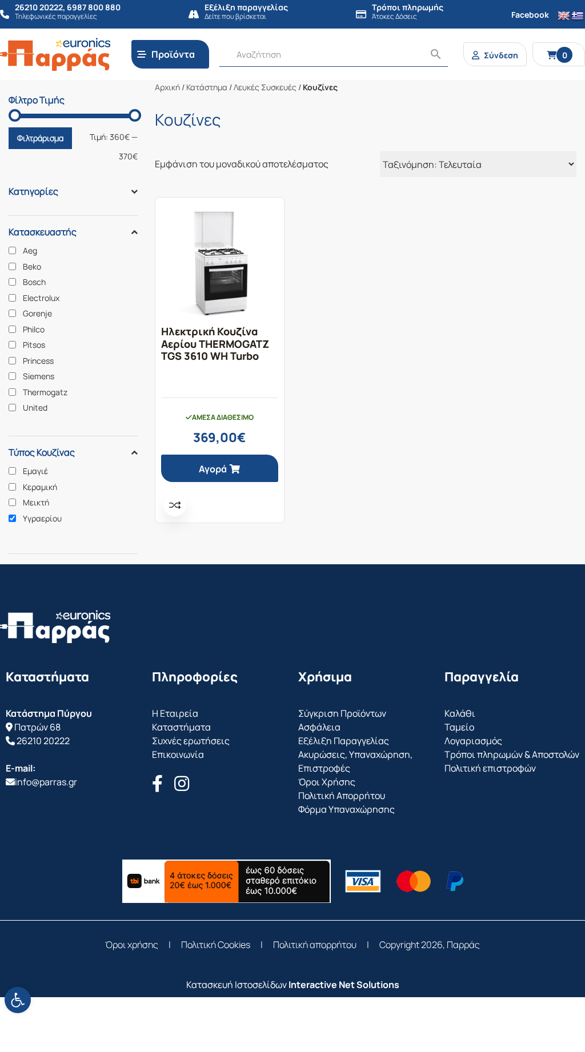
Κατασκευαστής (43, 232)
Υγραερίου (42, 518)
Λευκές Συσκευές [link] (265, 87)
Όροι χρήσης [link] (131, 944)
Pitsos (34, 345)
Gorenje (37, 313)
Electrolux (41, 298)
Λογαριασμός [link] (473, 740)
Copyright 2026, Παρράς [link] (429, 944)
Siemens (38, 376)
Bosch (34, 282)
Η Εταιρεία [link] (175, 713)
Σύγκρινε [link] (174, 504)
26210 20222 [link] (43, 740)
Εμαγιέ (35, 471)
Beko (32, 267)
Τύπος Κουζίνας (42, 452)
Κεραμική (40, 487)
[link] (18, 1000)
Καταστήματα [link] (181, 727)
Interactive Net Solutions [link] (344, 984)
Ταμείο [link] (459, 727)
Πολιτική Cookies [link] (215, 944)
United (35, 408)
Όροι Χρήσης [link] (326, 782)
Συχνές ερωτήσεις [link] (191, 740)
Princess (38, 361)
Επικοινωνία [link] (178, 754)
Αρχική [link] (167, 87)
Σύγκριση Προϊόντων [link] (342, 713)
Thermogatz (45, 392)
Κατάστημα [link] (206, 87)
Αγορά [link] (213, 469)
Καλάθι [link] (459, 713)
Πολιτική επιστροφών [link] (490, 768)
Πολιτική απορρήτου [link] (314, 944)
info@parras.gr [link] (46, 782)
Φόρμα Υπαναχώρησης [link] (346, 809)
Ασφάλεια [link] (319, 727)
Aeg (30, 251)
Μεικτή (36, 502)
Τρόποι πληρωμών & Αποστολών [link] (511, 754)
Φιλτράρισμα (40, 137)
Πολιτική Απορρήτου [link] (341, 795)
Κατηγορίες (33, 191)
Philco (34, 329)
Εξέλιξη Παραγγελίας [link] (343, 740)
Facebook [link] (530, 14)
